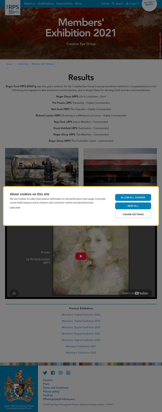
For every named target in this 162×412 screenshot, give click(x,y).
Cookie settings (133, 214)
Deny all (133, 206)
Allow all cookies (133, 197)
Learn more (15, 207)
